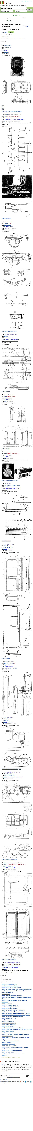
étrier (5, 334)
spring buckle (7, 225)
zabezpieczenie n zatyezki (10, 668)
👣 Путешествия (3, 1079)
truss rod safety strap (9, 775)
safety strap (7, 720)
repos (5, 862)
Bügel (5, 396)
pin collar (6, 486)
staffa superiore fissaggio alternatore (12, 1050)
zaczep (5, 869)
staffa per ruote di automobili (9, 959)
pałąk (5, 723)
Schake (6, 336)
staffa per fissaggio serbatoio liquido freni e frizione (16, 1013)
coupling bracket (8, 117)
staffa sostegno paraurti (8, 1044)
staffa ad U (5, 1055)
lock (5, 48)
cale (5, 962)
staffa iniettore (6, 1019)
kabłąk (5, 401)
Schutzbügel (7, 545)
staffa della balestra (22, 38)
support (6, 114)
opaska (5, 228)
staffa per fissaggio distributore (10, 1007)
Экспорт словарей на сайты (5, 1081)
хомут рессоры (5, 36)
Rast (5, 864)
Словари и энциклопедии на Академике (13, 5)
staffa (4, 50)
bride (5, 221)
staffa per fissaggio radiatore (9, 1008)
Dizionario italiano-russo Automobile (9, 38)
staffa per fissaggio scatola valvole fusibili (13, 1010)
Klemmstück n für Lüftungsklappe (12, 485)
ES (28, 1)
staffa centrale (6, 994)
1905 (3, 109)
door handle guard (8, 547)
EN (22, 1)
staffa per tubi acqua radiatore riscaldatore (13, 1053)
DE (25, 1)
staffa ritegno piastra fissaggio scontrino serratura (15, 1034)
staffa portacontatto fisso (9, 1024)
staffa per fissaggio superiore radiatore (12, 1016)
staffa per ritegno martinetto (9, 1032)
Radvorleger (7, 964)
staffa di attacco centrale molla (10, 986)
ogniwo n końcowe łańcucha (11, 341)
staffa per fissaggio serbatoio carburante (13, 1011)
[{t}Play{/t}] (12, 34)
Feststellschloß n (8, 47)
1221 (3, 106)
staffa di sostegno (7, 1042)
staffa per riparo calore (8, 1026)
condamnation (7, 45)
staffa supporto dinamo (8, 1052)
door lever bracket (8, 866)
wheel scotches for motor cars (11, 965)
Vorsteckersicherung (9, 663)
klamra (5, 490)
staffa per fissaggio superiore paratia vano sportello (16, 1015)
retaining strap (7, 455)
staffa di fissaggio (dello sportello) (10, 480)
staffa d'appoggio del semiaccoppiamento (12, 111)
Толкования (16, 15)
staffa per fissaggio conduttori (10, 1005)
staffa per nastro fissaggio (9, 1023)
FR (30, 1)
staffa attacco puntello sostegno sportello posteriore (16, 990)
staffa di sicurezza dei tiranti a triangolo (11, 769)
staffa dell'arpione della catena (9, 331)
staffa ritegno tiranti (7, 1036)
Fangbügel (6, 718)
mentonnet (6, 661)
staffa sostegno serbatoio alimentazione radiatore (15, 1047)
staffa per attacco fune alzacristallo (11, 987)
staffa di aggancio (6, 391)
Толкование (4, 32)
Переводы (9, 18)
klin (5, 969)
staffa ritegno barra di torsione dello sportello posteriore (17, 1029)
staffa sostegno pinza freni (9, 1045)
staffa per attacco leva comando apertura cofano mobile (17, 989)
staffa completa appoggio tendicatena (12, 995)
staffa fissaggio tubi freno (9, 1018)
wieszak (6, 121)
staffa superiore (6, 1048)
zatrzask (6, 52)
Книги (24, 18)
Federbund (6, 223)
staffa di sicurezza (6, 658)
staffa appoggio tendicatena (9, 984)
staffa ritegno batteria (8, 1031)
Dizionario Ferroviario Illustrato (8, 972)
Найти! (29, 9)
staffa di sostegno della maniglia (9, 859)
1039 (3, 105)
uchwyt (5, 550)
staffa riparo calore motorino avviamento (13, 1028)
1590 (3, 108)
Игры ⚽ (8, 20)
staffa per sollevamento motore (10, 1040)
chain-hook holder (8, 337)
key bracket (7, 664)
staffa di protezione (6, 541)
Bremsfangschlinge (8, 773)
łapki (5, 458)
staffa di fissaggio (6, 448)
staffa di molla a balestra (8, 1021)
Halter (5, 116)
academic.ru (5, 2)
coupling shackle (8, 398)
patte (5, 452)
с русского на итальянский (26, 25)
